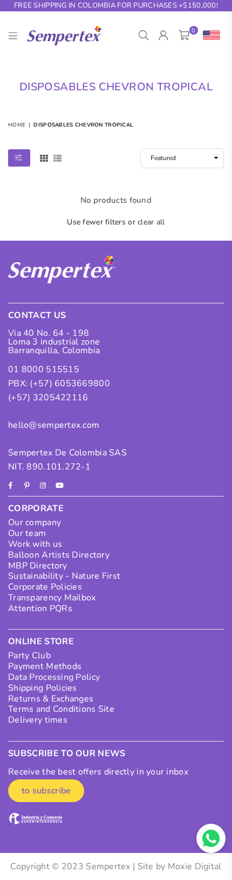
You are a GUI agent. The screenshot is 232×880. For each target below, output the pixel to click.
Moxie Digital (195, 866)
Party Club (29, 655)
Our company (34, 522)
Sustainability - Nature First (64, 576)
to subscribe (46, 791)
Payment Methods (44, 666)
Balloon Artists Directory (59, 555)
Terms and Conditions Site (61, 709)
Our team (27, 533)
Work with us (35, 544)
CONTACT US (37, 315)
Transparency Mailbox (52, 598)
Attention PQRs (40, 608)
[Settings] (209, 36)
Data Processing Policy (54, 677)
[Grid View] (44, 157)
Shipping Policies (42, 688)
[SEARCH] (144, 36)
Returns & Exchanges (50, 699)
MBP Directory (37, 566)
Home (16, 125)
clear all (151, 222)
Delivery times (37, 720)
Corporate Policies (45, 587)
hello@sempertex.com (53, 425)
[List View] (57, 157)
